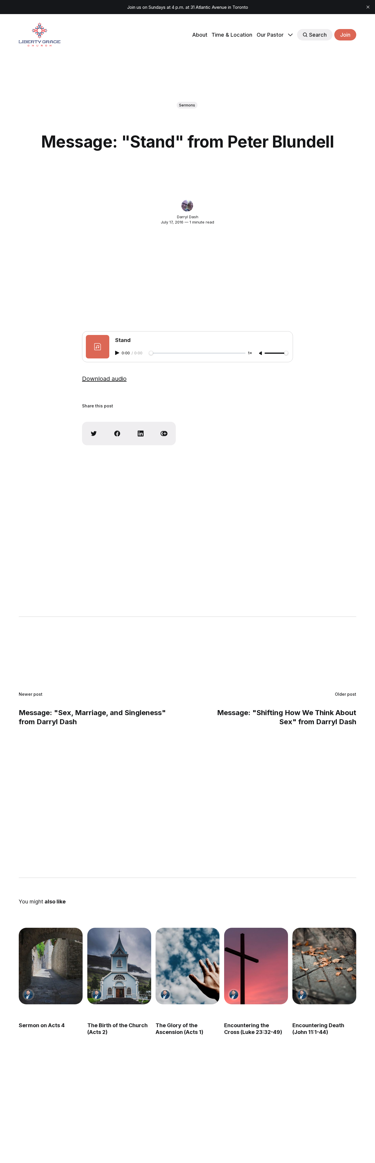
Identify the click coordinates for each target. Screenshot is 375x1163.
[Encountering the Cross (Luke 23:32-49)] (256, 966)
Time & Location (232, 35)
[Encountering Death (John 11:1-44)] (324, 966)
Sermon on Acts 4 (42, 1025)
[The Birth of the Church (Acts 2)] (119, 966)
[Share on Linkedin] (140, 433)
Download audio (104, 378)
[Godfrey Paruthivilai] (28, 994)
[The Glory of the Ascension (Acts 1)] (187, 966)
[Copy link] (164, 433)
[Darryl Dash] (187, 205)
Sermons (187, 105)
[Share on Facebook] (117, 433)
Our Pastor (270, 35)
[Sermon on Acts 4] (51, 966)
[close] (368, 7)
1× (250, 353)
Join (345, 35)
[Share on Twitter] (93, 433)
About (199, 35)
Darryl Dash (187, 216)
